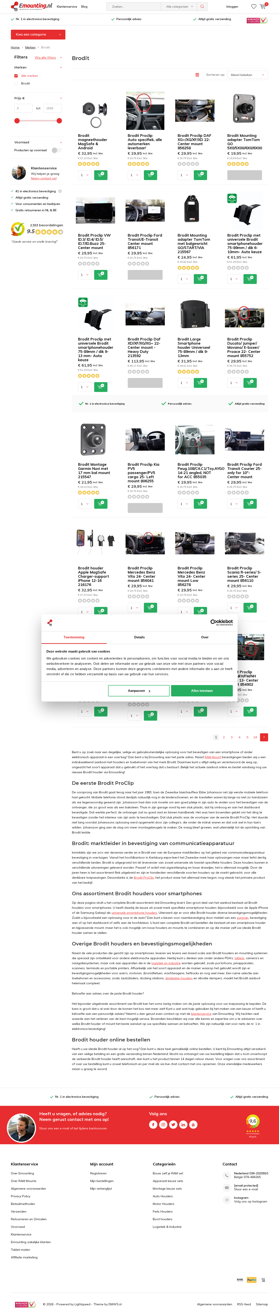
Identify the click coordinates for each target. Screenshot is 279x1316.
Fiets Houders (163, 1211)
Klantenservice (67, 6)
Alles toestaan (202, 690)
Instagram (163, 1124)
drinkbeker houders (179, 978)
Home (15, 47)
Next (264, 737)
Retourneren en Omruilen (29, 1219)
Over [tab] (205, 637)
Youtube (193, 1124)
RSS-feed (244, 1304)
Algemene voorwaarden (28, 1189)
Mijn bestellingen (102, 1181)
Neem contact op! (44, 178)
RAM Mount (213, 757)
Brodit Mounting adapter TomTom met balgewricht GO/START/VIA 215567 (194, 243)
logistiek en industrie (166, 963)
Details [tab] (139, 637)
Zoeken (202, 6)
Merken (30, 47)
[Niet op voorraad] (244, 175)
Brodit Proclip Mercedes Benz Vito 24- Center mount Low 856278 (191, 576)
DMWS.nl (115, 1304)
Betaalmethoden (23, 1204)
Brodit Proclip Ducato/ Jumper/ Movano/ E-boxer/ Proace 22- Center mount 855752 (243, 347)
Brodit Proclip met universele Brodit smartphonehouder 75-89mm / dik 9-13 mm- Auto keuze (95, 349)
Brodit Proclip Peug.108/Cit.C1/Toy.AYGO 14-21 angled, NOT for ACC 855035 (201, 470)
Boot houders (162, 1219)
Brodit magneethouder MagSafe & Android (92, 141)
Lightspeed (82, 1304)
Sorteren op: (215, 75)
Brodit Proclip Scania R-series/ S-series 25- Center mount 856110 (244, 574)
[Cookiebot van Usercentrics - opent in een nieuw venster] (214, 623)
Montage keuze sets (167, 1189)
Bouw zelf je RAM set (168, 1173)
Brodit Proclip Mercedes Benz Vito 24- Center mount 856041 (141, 574)
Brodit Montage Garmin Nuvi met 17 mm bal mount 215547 (94, 470)
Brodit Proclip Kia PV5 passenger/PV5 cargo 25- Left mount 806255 (143, 472)
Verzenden (18, 1211)
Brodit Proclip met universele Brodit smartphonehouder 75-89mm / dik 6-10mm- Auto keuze (245, 243)
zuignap (242, 918)
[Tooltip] (60, 191)
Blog (84, 6)
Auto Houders (163, 1196)
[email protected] (246, 1185)
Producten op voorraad (30, 150)
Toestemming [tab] (74, 637)
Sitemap (262, 1304)
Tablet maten (20, 1250)
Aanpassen (136, 690)
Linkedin (183, 1124)
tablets (239, 958)
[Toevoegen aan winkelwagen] (100, 175)
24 (255, 737)
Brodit (25, 83)
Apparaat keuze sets (168, 1181)
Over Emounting (22, 1173)
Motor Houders (163, 1204)
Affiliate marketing (24, 1257)
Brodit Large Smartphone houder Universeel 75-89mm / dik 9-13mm (194, 347)
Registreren (98, 1173)
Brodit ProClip (144, 878)
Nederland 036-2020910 (251, 1173)
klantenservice (201, 1014)
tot (36, 108)
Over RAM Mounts (23, 1181)
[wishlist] (253, 6)
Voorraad (18, 1227)
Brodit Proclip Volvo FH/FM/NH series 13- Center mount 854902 (242, 678)
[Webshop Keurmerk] (257, 20)
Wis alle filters (45, 58)
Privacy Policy (20, 1196)
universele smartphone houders (134, 913)
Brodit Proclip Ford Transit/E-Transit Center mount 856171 (145, 241)
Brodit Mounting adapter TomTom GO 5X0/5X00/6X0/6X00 (244, 141)
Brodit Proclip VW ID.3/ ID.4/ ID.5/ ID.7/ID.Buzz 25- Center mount (94, 241)
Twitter (173, 1124)
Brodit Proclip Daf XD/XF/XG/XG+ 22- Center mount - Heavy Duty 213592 (144, 347)
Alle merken (29, 76)
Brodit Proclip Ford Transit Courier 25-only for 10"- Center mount (244, 470)
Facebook (153, 1124)
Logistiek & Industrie (167, 1227)
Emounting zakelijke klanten (31, 1242)
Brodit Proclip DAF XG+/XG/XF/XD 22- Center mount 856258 (194, 141)
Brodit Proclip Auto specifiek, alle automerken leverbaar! (145, 141)
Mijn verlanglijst (101, 1189)
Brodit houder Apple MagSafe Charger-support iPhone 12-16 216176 (93, 576)
